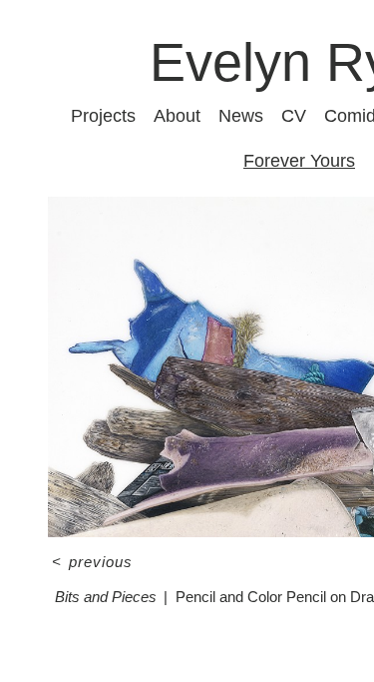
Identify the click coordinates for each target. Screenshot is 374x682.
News (240, 116)
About (177, 116)
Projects (103, 116)
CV (293, 116)
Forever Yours (299, 161)
